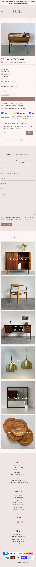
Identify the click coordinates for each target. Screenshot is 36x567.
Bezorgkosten (5, 95)
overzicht (17, 128)
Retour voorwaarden (18, 541)
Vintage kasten (18, 495)
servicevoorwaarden (9, 219)
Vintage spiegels (18, 507)
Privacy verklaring (18, 544)
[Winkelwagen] (33, 11)
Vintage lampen (18, 505)
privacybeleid (30, 217)
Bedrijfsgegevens (18, 534)
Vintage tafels (18, 500)
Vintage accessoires (18, 509)
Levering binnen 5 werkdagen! (13, 103)
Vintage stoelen (18, 497)
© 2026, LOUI (11, 562)
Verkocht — (15, 62)
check (30, 133)
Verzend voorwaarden (18, 539)
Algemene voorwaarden (18, 536)
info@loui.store (18, 472)
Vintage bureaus (18, 502)
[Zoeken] (29, 11)
